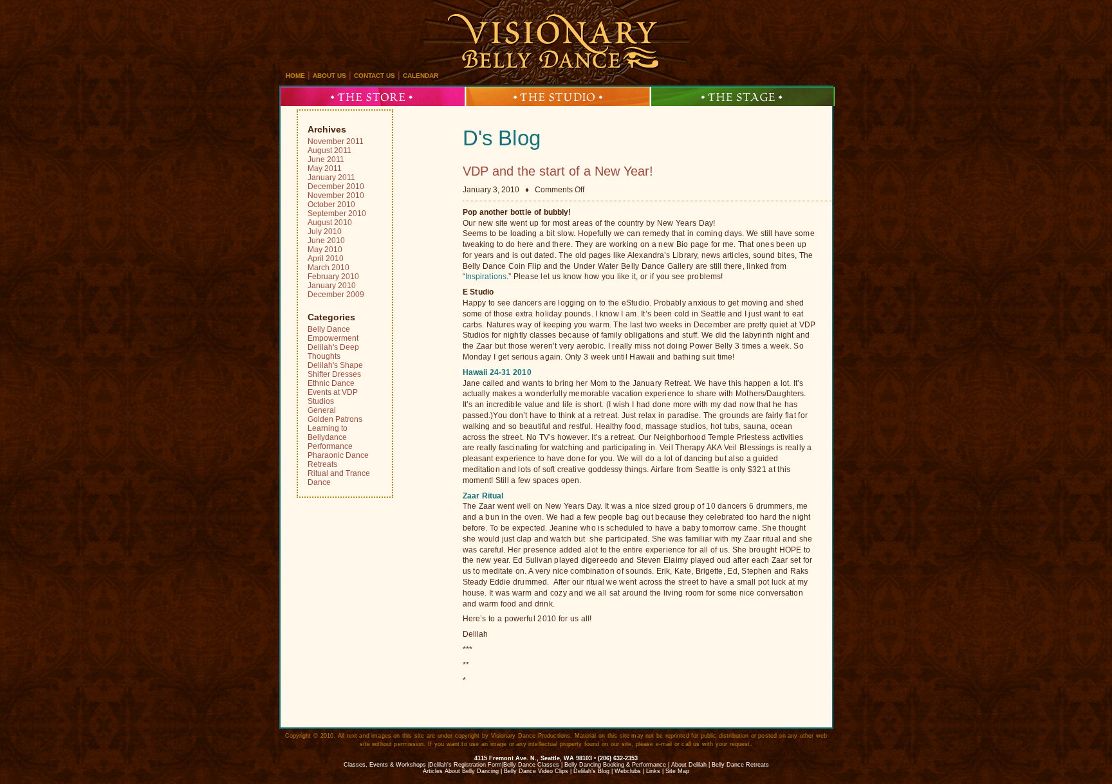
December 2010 (336, 186)
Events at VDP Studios (333, 397)
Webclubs (628, 771)
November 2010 (336, 195)
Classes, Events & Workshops (385, 764)
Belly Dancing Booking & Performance (615, 764)
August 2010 (330, 222)
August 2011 (329, 150)
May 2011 (325, 168)
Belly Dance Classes (531, 764)
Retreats (322, 464)
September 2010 (337, 213)
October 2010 (331, 204)
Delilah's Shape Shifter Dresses (335, 370)
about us (329, 75)
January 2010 (332, 285)
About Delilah (689, 764)
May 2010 (325, 249)
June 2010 (326, 240)
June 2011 (326, 159)
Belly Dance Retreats (740, 764)
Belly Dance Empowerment (333, 334)
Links (653, 771)
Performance (330, 446)
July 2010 (325, 231)
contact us (374, 75)
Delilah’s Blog (591, 771)
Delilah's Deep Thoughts (333, 352)
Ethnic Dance (331, 383)
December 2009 (336, 294)
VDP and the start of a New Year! (558, 171)
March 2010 (328, 267)
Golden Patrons (335, 419)
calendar (420, 75)
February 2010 (333, 276)
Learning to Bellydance (328, 433)
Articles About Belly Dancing (461, 771)
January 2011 (331, 177)
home (295, 75)
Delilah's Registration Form (465, 764)
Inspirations (485, 276)
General (322, 410)
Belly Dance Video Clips (536, 771)
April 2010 (326, 258)
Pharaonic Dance (338, 455)
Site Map (677, 771)
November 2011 (336, 141)
